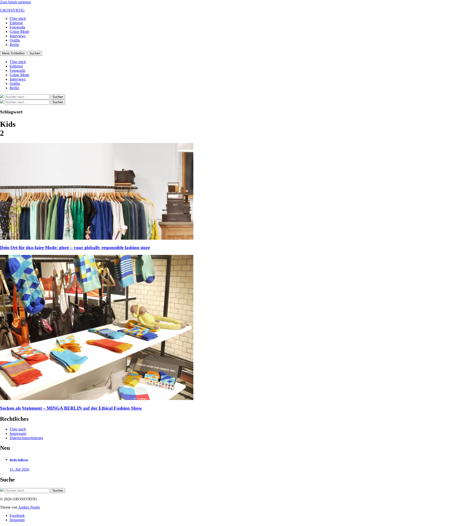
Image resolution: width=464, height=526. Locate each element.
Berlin (14, 45)
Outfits (15, 40)
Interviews (18, 36)
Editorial (16, 23)
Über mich (18, 18)
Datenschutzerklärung (26, 438)
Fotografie (17, 27)
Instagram (17, 520)
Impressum (18, 433)
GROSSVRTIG (12, 10)
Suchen (34, 53)
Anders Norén (29, 507)
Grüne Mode (19, 32)
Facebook (17, 515)
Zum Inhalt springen (15, 2)
